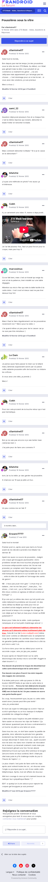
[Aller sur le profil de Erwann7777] (4, 535)
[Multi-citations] (4, 98)
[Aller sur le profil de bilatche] (4, 174)
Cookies (32, 875)
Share (12, 843)
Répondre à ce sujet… (17, 829)
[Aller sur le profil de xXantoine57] (4, 52)
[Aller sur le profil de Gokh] (4, 205)
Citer (10, 98)
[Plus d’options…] (43, 52)
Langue (9, 872)
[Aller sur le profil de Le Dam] (4, 357)
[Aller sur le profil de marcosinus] (4, 270)
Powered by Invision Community (24, 878)
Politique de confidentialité (28, 872)
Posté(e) (19, 53)
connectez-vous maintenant (14, 819)
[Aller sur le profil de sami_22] (4, 110)
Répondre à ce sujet (24, 41)
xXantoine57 (10, 27)
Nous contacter (19, 875)
